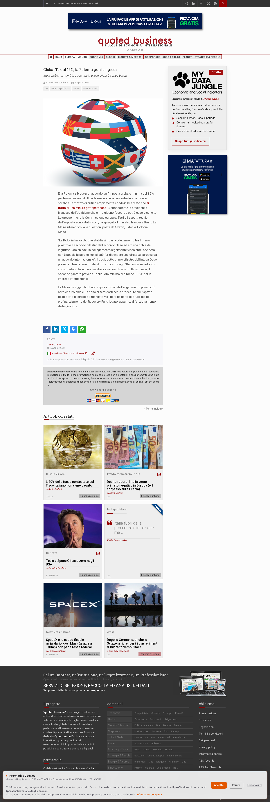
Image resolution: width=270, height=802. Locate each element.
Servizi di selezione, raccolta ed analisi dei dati (96, 685)
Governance (140, 719)
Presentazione (207, 713)
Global (110, 56)
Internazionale (174, 755)
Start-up (174, 731)
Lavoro (138, 737)
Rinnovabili (140, 761)
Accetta (219, 785)
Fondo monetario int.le (123, 474)
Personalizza (254, 785)
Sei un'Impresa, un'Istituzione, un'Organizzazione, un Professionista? (105, 674)
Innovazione (115, 767)
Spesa (146, 749)
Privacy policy (207, 747)
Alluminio (174, 761)
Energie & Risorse (118, 761)
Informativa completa (149, 794)
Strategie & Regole (207, 56)
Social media (163, 767)
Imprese (156, 731)
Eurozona (139, 755)
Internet (138, 767)
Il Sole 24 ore (54, 344)
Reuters (51, 553)
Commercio (156, 719)
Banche (167, 725)
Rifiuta (236, 785)
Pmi (166, 731)
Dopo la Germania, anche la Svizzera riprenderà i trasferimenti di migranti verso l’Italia (132, 643)
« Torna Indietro (153, 408)
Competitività (141, 713)
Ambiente (156, 743)
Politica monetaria (143, 725)
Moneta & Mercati (130, 56)
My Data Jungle (210, 98)
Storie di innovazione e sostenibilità (76, 3)
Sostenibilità (141, 743)
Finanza (169, 749)
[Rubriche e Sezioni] (47, 3)
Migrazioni (171, 719)
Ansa (110, 632)
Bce (158, 725)
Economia (96, 56)
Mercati (178, 725)
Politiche (157, 749)
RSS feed (205, 760)
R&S (175, 767)
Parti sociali (164, 737)
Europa (70, 56)
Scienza (149, 767)
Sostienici (205, 720)
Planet (187, 56)
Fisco (137, 749)
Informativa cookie (210, 754)
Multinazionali (141, 731)
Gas (151, 761)
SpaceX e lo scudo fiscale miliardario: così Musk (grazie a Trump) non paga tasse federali (69, 643)
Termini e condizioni (211, 733)
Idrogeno (161, 761)
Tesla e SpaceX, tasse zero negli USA (70, 562)
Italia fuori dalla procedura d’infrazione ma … (134, 528)
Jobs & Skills (171, 56)
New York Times (58, 632)
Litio (184, 761)
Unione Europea (155, 755)
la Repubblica (117, 509)
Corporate (152, 56)
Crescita (155, 713)
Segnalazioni (206, 727)
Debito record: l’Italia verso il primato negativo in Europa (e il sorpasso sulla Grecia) (130, 485)
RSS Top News (209, 767)
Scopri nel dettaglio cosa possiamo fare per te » (74, 690)
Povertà (179, 713)
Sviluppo (167, 713)
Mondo (82, 56)
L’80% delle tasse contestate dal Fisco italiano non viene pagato (70, 483)
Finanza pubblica (89, 496)
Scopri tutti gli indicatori (190, 141)
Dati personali (207, 740)
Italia (58, 56)
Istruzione (150, 737)
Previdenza (179, 737)
